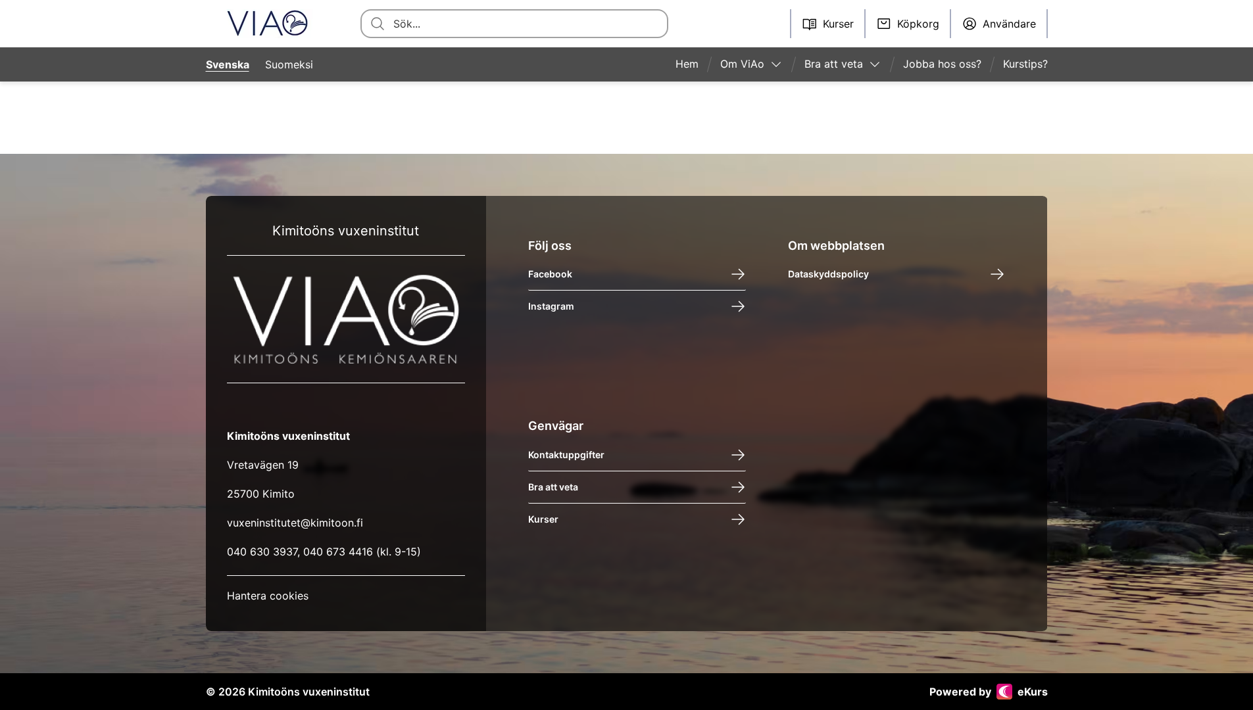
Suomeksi (289, 64)
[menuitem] (692, 64)
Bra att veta (553, 486)
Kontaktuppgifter (566, 454)
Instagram (551, 306)
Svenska (227, 64)
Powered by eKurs (988, 691)
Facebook (550, 273)
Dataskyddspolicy (828, 273)
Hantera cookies (267, 595)
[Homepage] (267, 23)
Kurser (543, 519)
